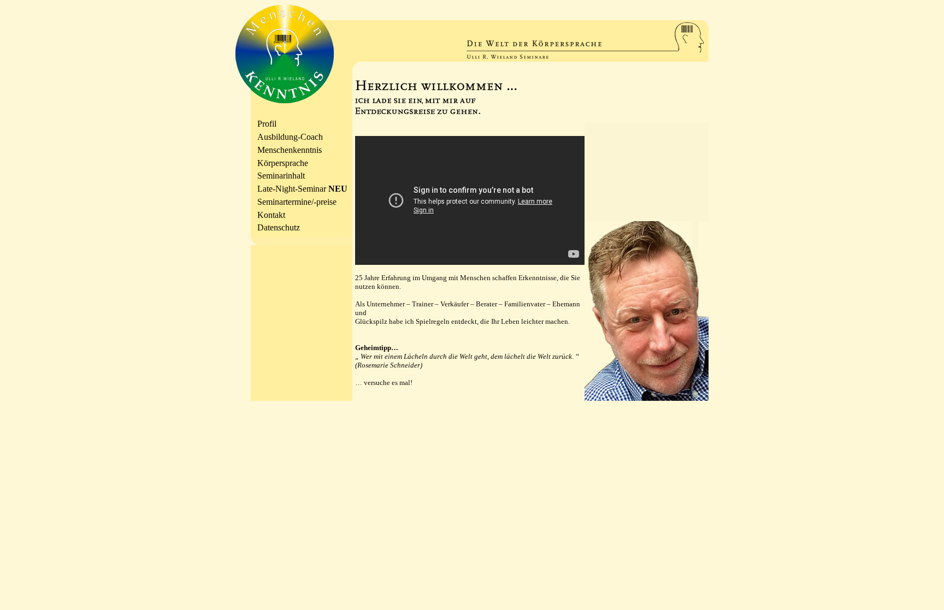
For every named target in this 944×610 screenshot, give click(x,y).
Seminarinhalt (281, 175)
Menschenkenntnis (289, 150)
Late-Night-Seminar (302, 188)
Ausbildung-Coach (290, 136)
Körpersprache (282, 163)
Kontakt (271, 215)
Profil (266, 123)
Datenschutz (278, 227)
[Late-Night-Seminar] (647, 397)
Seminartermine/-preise (297, 201)
